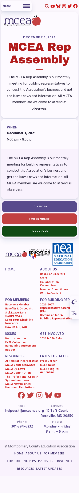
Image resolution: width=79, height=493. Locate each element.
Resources (39, 231)
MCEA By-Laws (15, 369)
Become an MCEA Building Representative (56, 317)
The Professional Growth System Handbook (21, 379)
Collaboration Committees (49, 284)
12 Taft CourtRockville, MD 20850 (57, 413)
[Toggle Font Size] (74, 313)
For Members (39, 218)
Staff (43, 279)
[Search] (47, 6)
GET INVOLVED (52, 334)
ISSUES (10, 334)
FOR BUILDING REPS (56, 300)
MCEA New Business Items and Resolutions (20, 386)
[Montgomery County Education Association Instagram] (64, 6)
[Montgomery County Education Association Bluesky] (58, 6)
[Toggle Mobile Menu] (16, 6)
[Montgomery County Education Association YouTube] (52, 6)
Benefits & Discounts (19, 309)
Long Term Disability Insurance (19, 322)
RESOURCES (14, 356)
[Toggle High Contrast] (74, 301)
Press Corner (48, 361)
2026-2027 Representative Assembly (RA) (56, 309)
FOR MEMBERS (17, 300)
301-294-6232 (22, 426)
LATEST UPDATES (54, 356)
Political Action (15, 339)
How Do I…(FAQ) (16, 328)
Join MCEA (39, 206)
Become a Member (17, 305)
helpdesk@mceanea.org (24, 411)
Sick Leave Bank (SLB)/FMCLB (15, 315)
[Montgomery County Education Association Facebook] (75, 6)
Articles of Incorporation (22, 361)
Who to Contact (50, 294)
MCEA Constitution (18, 373)
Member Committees (54, 290)
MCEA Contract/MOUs (20, 365)
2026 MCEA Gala (51, 339)
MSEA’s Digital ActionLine (49, 371)
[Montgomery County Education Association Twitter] (69, 6)
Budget (10, 350)
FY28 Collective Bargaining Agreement (20, 344)
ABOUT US (48, 270)
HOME (10, 270)
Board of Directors (52, 275)
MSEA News (47, 365)
